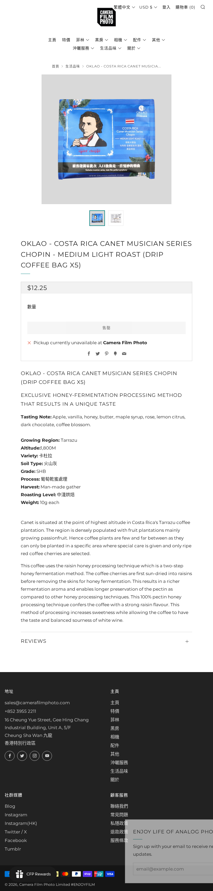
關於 (131, 48)
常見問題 (119, 814)
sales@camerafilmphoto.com (37, 702)
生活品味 (108, 48)
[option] (106, 139)
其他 (156, 39)
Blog (10, 806)
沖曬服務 (81, 48)
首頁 (55, 66)
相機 (118, 39)
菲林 (80, 39)
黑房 (99, 39)
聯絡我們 (119, 806)
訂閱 (177, 868)
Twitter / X (16, 831)
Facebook (16, 840)
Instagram (16, 814)
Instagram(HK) (21, 823)
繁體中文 (122, 7)
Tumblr (13, 849)
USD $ (145, 7)
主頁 (52, 39)
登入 (166, 7)
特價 (66, 39)
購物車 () (185, 7)
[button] (97, 218)
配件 (137, 39)
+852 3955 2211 (20, 711)
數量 (31, 306)
